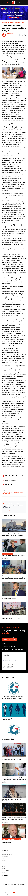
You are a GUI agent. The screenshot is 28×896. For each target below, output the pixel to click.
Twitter (3, 878)
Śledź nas (5, 875)
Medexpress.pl (5, 22)
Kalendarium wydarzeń (7, 854)
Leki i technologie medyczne (17, 22)
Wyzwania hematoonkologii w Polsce (11, 618)
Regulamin (4, 643)
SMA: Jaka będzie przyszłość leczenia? (11, 799)
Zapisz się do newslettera (11, 480)
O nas (3, 863)
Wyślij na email (8, 484)
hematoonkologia (18, 492)
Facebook (4, 880)
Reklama (3, 866)
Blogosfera (4, 860)
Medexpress (10, 33)
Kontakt (3, 872)
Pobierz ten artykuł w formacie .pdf (14, 475)
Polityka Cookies (5, 870)
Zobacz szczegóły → (7, 510)
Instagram (4, 882)
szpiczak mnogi (6, 493)
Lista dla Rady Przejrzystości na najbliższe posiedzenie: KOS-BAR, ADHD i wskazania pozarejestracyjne (12, 698)
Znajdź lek (4, 858)
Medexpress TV (5, 856)
